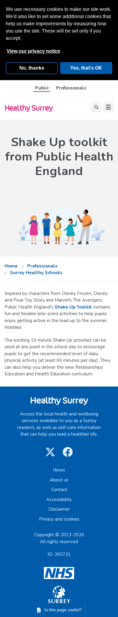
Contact (59, 490)
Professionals (71, 88)
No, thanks (31, 67)
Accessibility (59, 499)
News (59, 470)
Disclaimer (59, 509)
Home (11, 266)
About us (59, 480)
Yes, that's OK (86, 67)
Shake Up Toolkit (73, 307)
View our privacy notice (33, 51)
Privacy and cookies (59, 519)
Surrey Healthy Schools (36, 273)
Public (42, 88)
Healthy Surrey (29, 107)
